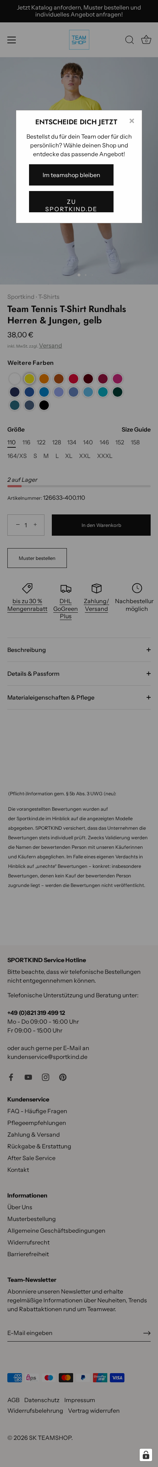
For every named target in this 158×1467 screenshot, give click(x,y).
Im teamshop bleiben (71, 175)
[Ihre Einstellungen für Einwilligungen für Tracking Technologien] (146, 1455)
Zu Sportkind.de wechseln (71, 205)
